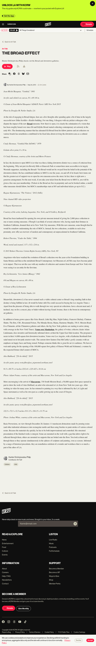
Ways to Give (54, 576)
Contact (5, 584)
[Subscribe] (75, 523)
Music (51, 543)
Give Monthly (23, 608)
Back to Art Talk (10, 42)
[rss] (18, 67)
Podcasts (52, 547)
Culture (7, 464)
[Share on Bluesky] (23, 73)
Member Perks (54, 584)
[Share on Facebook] (14, 73)
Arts (15, 464)
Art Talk (5, 49)
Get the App (9, 16)
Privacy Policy (19, 632)
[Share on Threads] (19, 73)
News (4, 540)
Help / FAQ (6, 576)
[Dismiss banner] (92, 3)
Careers (5, 572)
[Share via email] (27, 74)
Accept (90, 640)
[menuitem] (24, 66)
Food (4, 547)
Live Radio (53, 540)
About (4, 569)
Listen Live (12, 24)
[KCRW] (6, 513)
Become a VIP (54, 572)
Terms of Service (33, 632)
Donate (89, 24)
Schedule (90, 30)
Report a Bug (6, 632)
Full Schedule (54, 551)
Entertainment (8, 543)
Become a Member (56, 569)
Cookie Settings (79, 632)
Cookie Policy (48, 632)
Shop (51, 580)
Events (5, 555)
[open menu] (3, 24)
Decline (78, 640)
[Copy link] (9, 74)
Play (8, 66)
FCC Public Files (62, 632)
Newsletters (7, 580)
